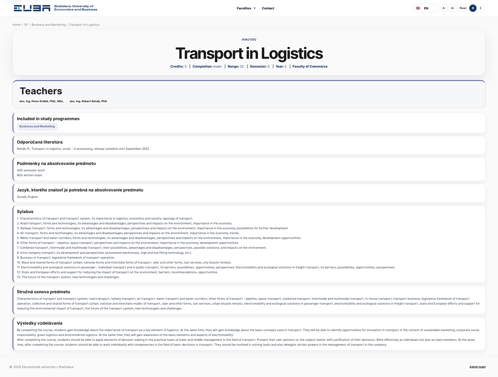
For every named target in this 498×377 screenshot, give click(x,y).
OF (26, 24)
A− (444, 8)
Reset (463, 8)
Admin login (477, 366)
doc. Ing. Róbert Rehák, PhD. (88, 101)
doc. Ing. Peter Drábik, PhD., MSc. (41, 101)
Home (16, 24)
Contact (268, 8)
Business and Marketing (49, 24)
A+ (452, 8)
